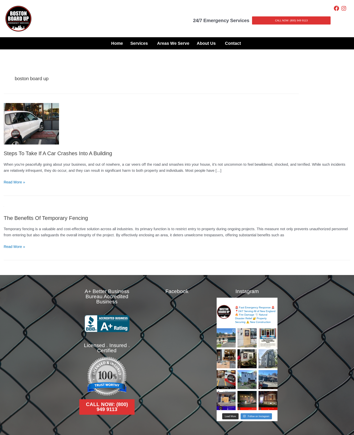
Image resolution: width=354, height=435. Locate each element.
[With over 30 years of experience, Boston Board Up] (226, 400)
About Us (206, 43)
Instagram (247, 291)
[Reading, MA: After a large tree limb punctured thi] (246, 379)
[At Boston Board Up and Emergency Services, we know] (267, 379)
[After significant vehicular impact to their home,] (267, 358)
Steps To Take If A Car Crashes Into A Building (58, 153)
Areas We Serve (173, 43)
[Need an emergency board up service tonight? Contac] (246, 358)
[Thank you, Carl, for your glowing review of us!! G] (226, 379)
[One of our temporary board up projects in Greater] (246, 400)
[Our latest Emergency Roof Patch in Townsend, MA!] (226, 337)
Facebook (176, 291)
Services (139, 43)
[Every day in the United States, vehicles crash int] (267, 337)
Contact (233, 43)
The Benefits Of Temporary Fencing (46, 218)
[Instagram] (344, 8)
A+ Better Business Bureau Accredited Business (107, 296)
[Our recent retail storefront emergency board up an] (246, 337)
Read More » (14, 181)
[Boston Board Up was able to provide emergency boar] (226, 358)
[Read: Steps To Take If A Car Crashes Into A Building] (31, 123)
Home (117, 43)
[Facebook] (336, 8)
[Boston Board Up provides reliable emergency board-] (267, 400)
